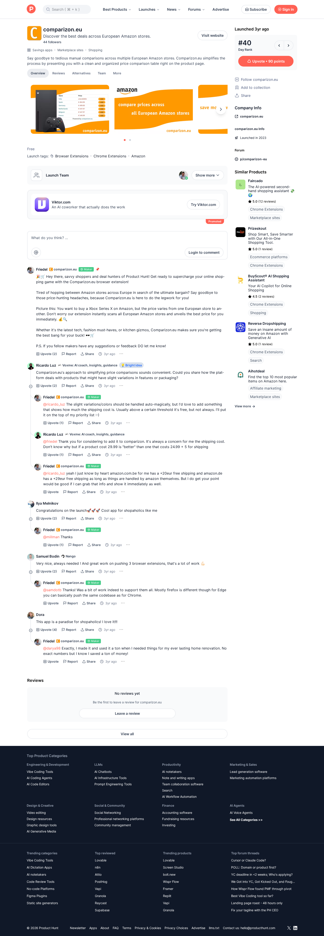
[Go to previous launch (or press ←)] (279, 45)
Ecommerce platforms (268, 257)
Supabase (102, 910)
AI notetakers (171, 772)
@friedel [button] (50, 441)
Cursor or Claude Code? (248, 860)
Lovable (100, 860)
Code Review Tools (40, 881)
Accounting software (177, 812)
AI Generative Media (41, 831)
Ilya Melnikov (47, 503)
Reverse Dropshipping (267, 323)
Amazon (138, 156)
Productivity (171, 764)
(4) (49, 629)
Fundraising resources (178, 819)
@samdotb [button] (52, 590)
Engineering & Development (48, 764)
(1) (56, 423)
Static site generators (42, 903)
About (104, 928)
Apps (93, 928)
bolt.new (169, 874)
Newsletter (78, 928)
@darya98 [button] (52, 648)
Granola (100, 896)
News (172, 9)
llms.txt (214, 928)
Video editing (36, 812)
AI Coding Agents (39, 778)
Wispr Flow (171, 881)
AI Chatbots (103, 772)
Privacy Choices (176, 928)
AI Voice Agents (241, 812)
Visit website (213, 35)
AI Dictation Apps (39, 867)
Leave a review (127, 713)
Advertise (220, 9)
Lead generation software (248, 772)
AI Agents (237, 805)
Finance (168, 805)
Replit (167, 896)
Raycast (101, 903)
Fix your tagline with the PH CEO (254, 910)
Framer (168, 889)
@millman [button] (51, 537)
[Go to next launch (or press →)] (288, 45)
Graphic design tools (42, 825)
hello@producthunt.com (257, 928)
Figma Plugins (37, 896)
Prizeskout (257, 228)
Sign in (288, 9)
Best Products (115, 9)
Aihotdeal (256, 371)
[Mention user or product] (36, 252)
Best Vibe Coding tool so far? (252, 896)
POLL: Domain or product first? (253, 867)
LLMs (98, 764)
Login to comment (204, 252)
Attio (98, 874)
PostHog (101, 881)
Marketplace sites (70, 50)
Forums (194, 9)
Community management (112, 825)
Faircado (255, 181)
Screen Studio (173, 867)
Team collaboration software (182, 784)
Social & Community (109, 805)
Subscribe (258, 9)
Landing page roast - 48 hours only (257, 903)
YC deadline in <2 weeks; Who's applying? (262, 874)
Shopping (95, 50)
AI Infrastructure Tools (110, 778)
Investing (168, 825)
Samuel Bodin (47, 556)
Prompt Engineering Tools (113, 784)
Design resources (39, 819)
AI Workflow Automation (179, 796)
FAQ (116, 928)
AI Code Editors (38, 784)
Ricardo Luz (46, 365)
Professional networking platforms (119, 819)
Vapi (98, 889)
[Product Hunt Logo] (31, 9)
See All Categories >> (246, 820)
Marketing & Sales (243, 764)
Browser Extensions (71, 156)
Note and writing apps (178, 778)
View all (127, 734)
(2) (49, 354)
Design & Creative (40, 805)
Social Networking (107, 812)
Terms (126, 928)
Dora (40, 614)
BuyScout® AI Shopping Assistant (268, 278)
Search (256, 360)
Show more (205, 175)
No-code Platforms (40, 889)
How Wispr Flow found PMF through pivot (261, 889)
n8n (97, 867)
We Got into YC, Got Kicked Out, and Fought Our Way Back (263, 882)
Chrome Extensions (110, 156)
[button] (117, 73)
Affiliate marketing (265, 388)
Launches (147, 9)
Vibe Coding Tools (40, 772)
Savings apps (42, 50)
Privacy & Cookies (148, 928)
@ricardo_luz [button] (54, 404)
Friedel (41, 269)
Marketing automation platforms (253, 778)
